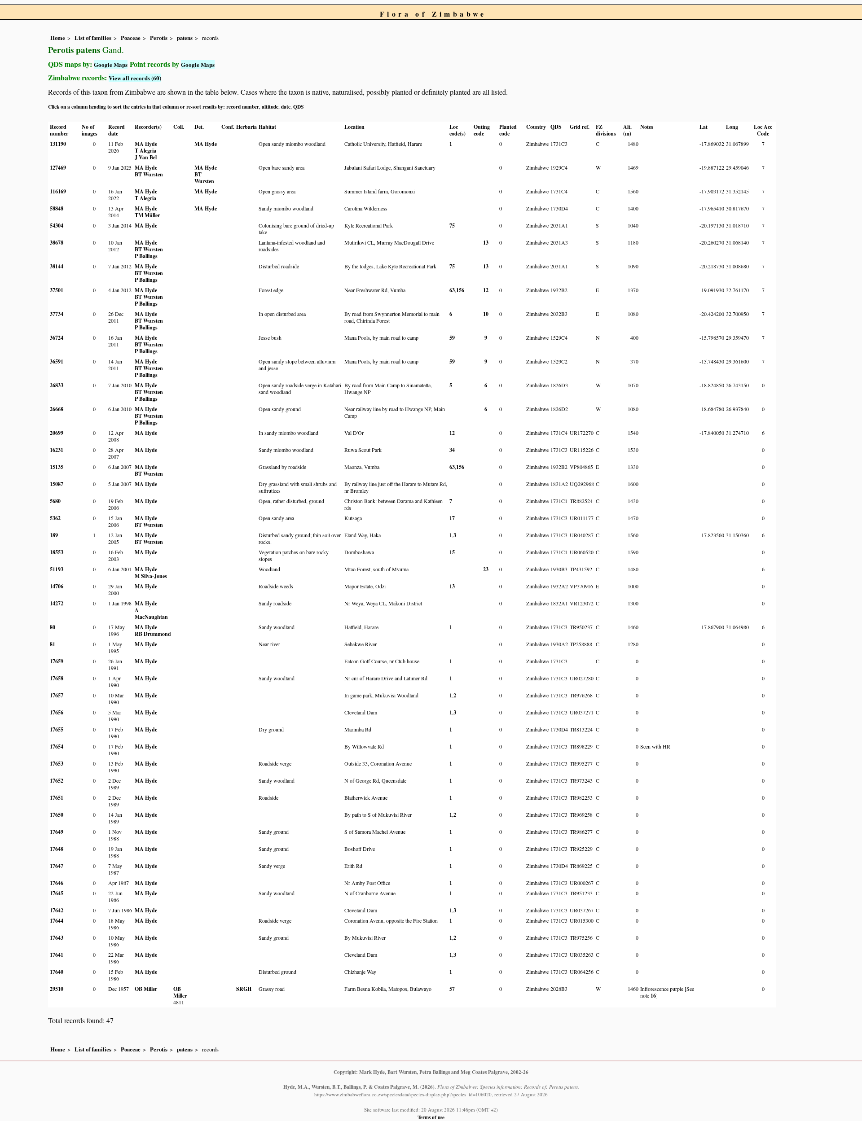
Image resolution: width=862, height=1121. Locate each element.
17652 (56, 780)
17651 (56, 797)
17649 (56, 832)
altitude (270, 106)
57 (452, 989)
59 (452, 338)
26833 (56, 385)
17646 (56, 883)
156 (460, 290)
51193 (56, 569)
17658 (56, 678)
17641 (56, 955)
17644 (56, 920)
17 (452, 518)
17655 (56, 729)
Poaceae (131, 38)
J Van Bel (146, 157)
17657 (56, 695)
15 (452, 552)
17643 (56, 937)
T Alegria (145, 150)
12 (485, 290)
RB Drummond (153, 634)
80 (52, 627)
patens (185, 38)
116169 (58, 191)
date (285, 106)
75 (452, 225)
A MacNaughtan (151, 613)
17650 (56, 815)
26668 (56, 409)
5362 (55, 518)
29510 (56, 989)
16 (653, 995)
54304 (56, 225)
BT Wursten (149, 174)
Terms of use (431, 1117)
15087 (56, 484)
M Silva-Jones (151, 576)
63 (452, 290)
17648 (56, 849)
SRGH (243, 989)
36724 (56, 338)
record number (242, 106)
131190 (58, 144)
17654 (56, 746)
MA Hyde (146, 144)
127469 (58, 167)
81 (52, 644)
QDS (298, 106)
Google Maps (111, 64)
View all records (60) (135, 78)
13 (485, 242)
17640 (56, 972)
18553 (56, 552)
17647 (56, 866)
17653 (56, 763)
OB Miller (146, 989)
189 (54, 535)
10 (485, 314)
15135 (56, 467)
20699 (56, 433)
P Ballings (146, 256)
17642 (56, 910)
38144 (56, 266)
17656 (56, 712)
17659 (56, 661)
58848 (56, 208)
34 (452, 450)
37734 (56, 314)
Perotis (158, 38)
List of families (93, 38)
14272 (56, 603)
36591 (56, 361)
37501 (56, 290)
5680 (55, 501)
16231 (56, 450)
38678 (56, 242)
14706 (56, 586)
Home (57, 38)
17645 (56, 893)
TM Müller (147, 215)
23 (485, 569)
